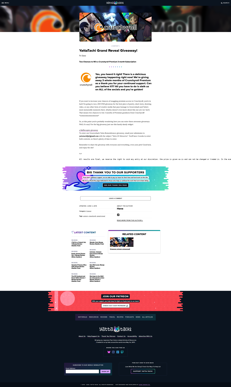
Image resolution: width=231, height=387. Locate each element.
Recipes (120, 317)
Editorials (82, 317)
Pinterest (117, 352)
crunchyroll (92, 216)
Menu (7, 3)
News (138, 317)
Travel (112, 317)
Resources (94, 317)
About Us (82, 336)
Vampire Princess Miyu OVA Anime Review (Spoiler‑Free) (78, 266)
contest (85, 216)
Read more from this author (129, 220)
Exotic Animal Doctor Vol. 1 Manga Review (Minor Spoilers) (78, 255)
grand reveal (101, 216)
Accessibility (132, 336)
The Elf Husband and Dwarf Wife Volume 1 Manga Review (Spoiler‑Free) (78, 278)
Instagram (113, 352)
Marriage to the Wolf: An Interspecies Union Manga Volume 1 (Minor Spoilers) (97, 278)
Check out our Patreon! (114, 306)
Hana (84, 55)
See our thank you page (115, 185)
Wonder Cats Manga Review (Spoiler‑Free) (97, 243)
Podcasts (129, 317)
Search (226, 3)
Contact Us (121, 336)
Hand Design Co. (144, 384)
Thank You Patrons (108, 336)
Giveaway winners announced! (120, 249)
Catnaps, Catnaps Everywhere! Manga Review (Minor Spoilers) (96, 254)
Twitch (122, 352)
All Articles (147, 317)
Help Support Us (93, 336)
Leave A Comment (115, 198)
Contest (88, 211)
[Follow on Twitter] (118, 215)
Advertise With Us (145, 336)
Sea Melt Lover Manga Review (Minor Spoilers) (97, 266)
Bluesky (108, 352)
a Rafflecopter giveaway (88, 130)
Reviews (103, 317)
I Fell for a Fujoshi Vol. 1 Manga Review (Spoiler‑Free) (78, 243)
